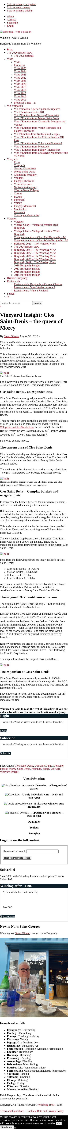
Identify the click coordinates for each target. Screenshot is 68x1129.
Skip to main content (18, 7)
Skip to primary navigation (21, 4)
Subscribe (12, 22)
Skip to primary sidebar (20, 10)
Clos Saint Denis (24, 765)
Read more (6, 1127)
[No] (15, 1127)
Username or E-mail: (14, 851)
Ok (58, 1123)
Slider (46, 768)
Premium (36, 768)
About (10, 16)
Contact (11, 19)
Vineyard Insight (9, 771)
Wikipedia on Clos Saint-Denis (17, 427)
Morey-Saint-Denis (19, 768)
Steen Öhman (22, 933)
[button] (8, 296)
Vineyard (55, 768)
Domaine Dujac (43, 765)
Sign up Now (7, 916)
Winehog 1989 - (47, 1104)
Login (10, 25)
